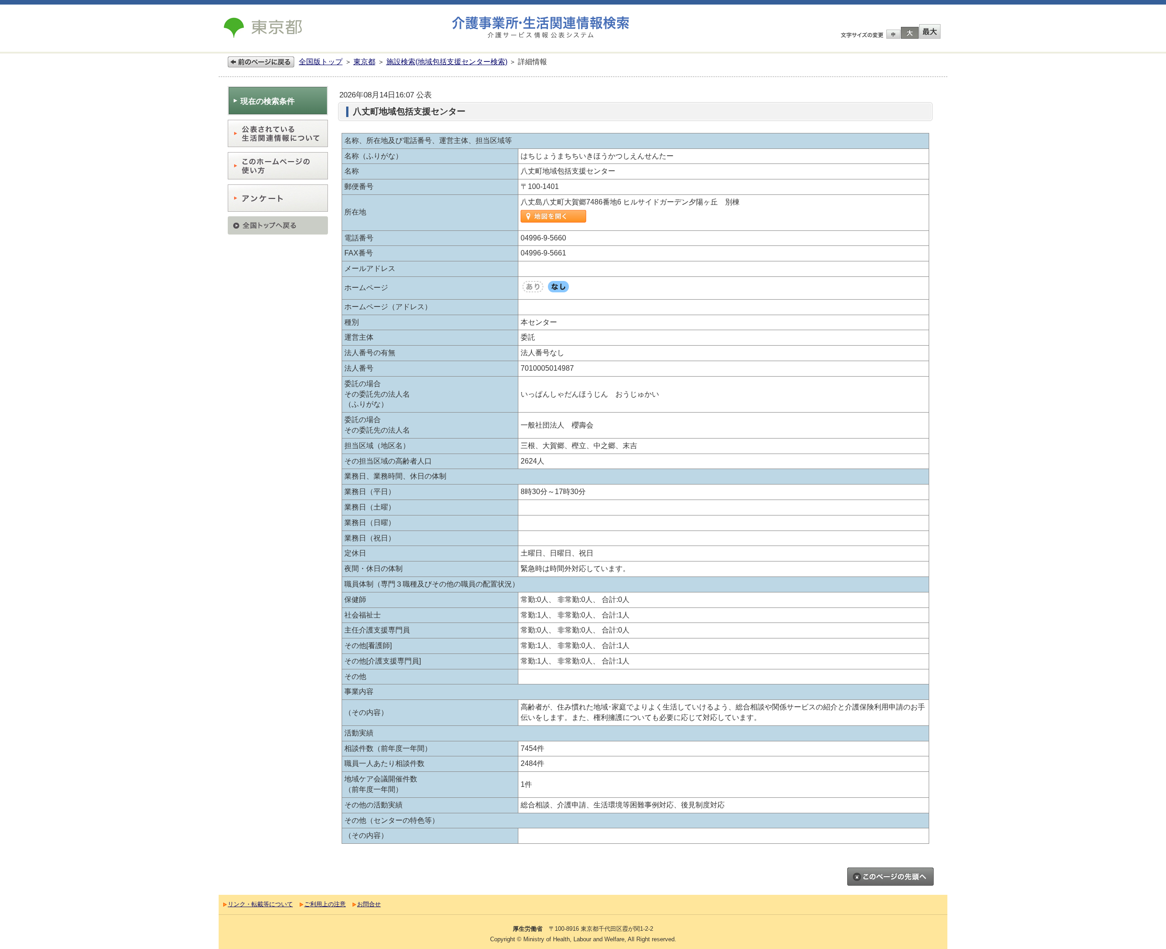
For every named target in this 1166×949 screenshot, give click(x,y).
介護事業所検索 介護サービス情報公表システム (540, 27)
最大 (930, 31)
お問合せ (369, 904)
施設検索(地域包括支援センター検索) (446, 62)
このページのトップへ (890, 876)
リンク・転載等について (260, 904)
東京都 (364, 62)
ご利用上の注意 (325, 904)
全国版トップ (321, 62)
